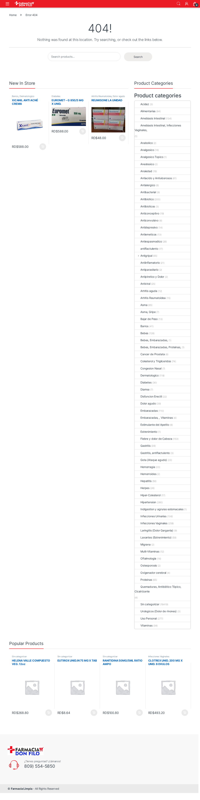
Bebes (144, 333)
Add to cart (42, 146)
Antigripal (146, 255)
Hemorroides (148, 474)
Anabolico (146, 142)
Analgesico (147, 150)
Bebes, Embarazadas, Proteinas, (160, 347)
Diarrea (144, 389)
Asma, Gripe (147, 312)
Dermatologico (27, 96)
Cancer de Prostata (152, 354)
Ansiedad (146, 171)
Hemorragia (147, 467)
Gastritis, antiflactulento (155, 453)
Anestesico (147, 164)
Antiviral (145, 283)
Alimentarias (147, 111)
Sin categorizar (149, 604)
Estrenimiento (148, 431)
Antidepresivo (149, 227)
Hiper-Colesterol (150, 495)
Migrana (145, 544)
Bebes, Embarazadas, (154, 340)
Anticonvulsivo (149, 220)
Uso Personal (148, 618)
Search (178, 4)
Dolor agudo (119, 96)
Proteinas (146, 579)
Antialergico (147, 185)
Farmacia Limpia (21, 788)
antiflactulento (149, 248)
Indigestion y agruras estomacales (161, 509)
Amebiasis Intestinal (152, 118)
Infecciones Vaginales (153, 523)
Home (12, 15)
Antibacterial (148, 192)
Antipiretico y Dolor (152, 276)
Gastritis (145, 445)
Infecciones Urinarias (153, 516)
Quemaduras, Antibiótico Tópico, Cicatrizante (158, 589)
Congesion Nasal (151, 368)
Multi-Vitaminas (149, 551)
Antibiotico (147, 199)
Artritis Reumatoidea (101, 96)
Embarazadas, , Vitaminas (156, 417)
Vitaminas (146, 625)
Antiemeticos (148, 234)
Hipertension (148, 502)
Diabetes (56, 96)
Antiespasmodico (151, 241)
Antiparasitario (149, 269)
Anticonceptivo (149, 213)
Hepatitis (146, 481)
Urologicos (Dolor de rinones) (158, 611)
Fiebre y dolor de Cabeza (156, 438)
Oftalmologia (148, 558)
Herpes (144, 488)
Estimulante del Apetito (154, 424)
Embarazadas (149, 410)
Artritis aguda (148, 291)
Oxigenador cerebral (153, 572)
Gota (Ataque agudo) (153, 460)
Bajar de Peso (149, 319)
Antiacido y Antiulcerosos (156, 178)
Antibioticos (147, 206)
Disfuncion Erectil (151, 396)
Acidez (144, 104)
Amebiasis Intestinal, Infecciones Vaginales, (158, 128)
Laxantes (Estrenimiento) (155, 537)
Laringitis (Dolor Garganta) (156, 530)
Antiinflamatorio (150, 262)
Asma (143, 305)
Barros (15, 96)
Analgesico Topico (151, 157)
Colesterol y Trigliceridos (155, 361)
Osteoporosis (148, 565)
